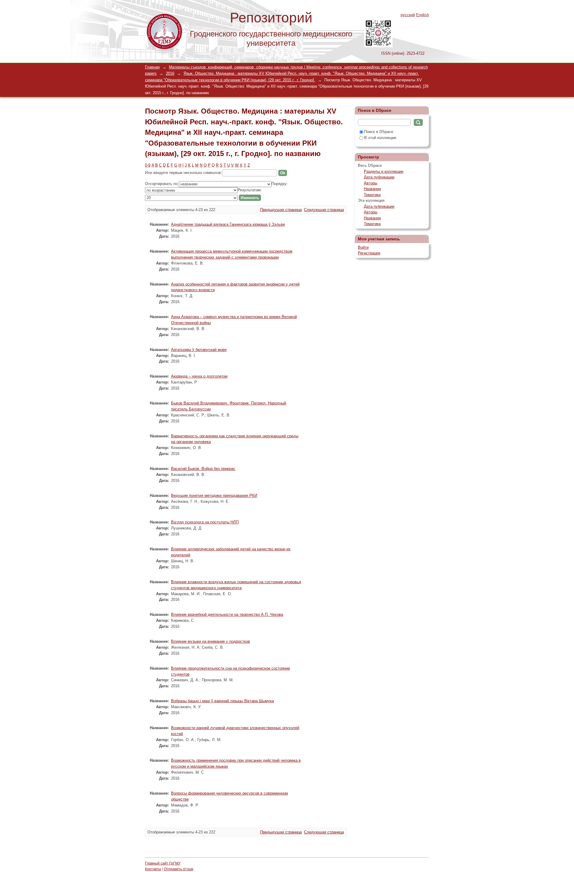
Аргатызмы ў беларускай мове (199, 349)
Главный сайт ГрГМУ (163, 863)
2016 (170, 73)
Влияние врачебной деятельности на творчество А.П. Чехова (227, 614)
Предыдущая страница (281, 209)
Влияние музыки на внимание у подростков (210, 641)
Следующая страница (324, 209)
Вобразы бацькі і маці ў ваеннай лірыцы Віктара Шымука (222, 701)
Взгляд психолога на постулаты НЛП (205, 522)
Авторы (370, 183)
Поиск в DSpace (378, 131)
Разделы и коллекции (383, 171)
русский (408, 15)
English (422, 15)
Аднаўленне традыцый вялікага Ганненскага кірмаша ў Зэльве (228, 224)
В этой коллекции (380, 137)
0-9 (147, 165)
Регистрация (369, 253)
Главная (152, 67)
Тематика (372, 195)
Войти (363, 247)
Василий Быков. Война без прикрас (203, 468)
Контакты (153, 869)
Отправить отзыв (178, 869)
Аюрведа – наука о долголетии (199, 376)
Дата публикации (379, 177)
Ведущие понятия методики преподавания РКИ (214, 495)
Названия (372, 189)
